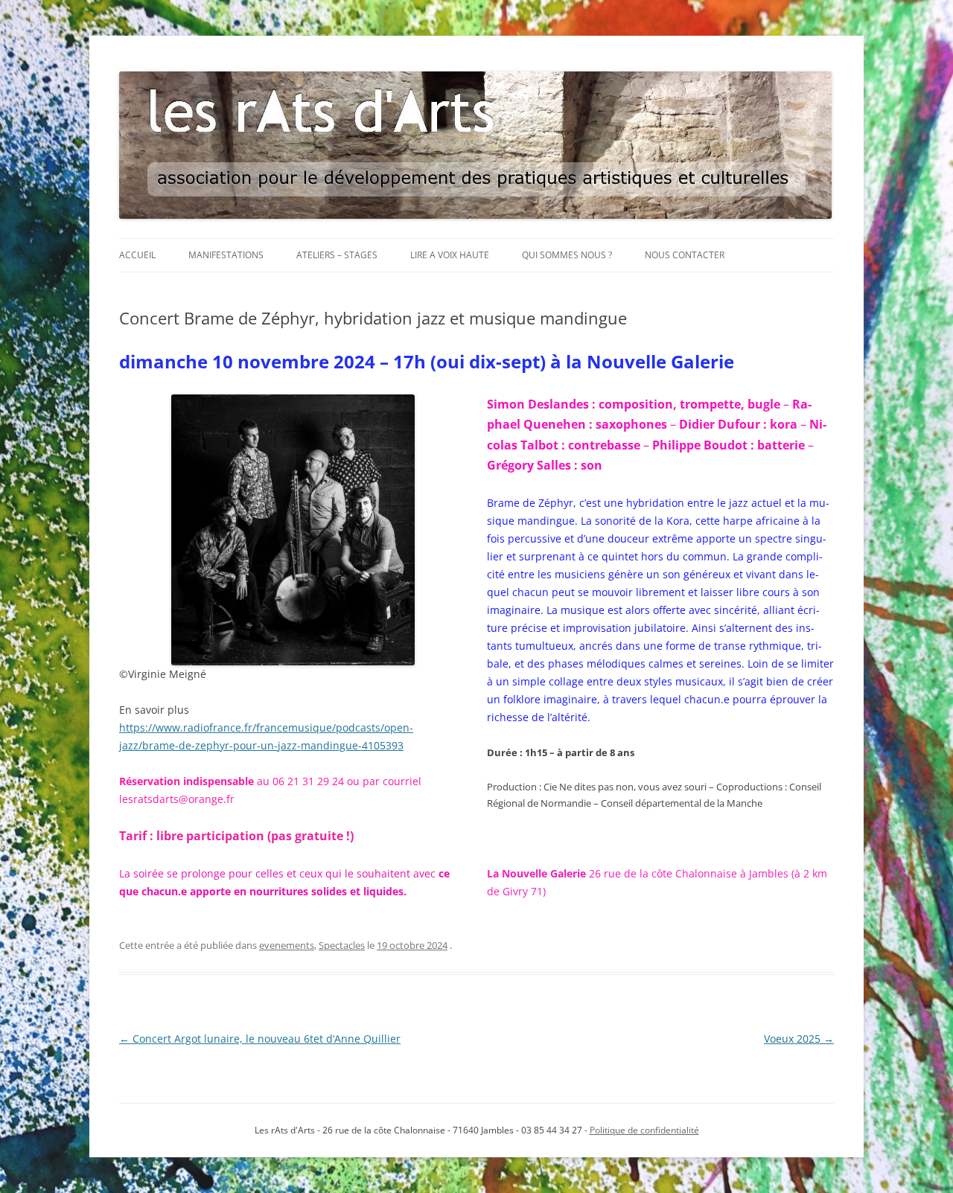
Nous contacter (684, 255)
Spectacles (342, 945)
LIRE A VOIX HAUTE (449, 255)
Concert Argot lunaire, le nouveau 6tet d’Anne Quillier (260, 1039)
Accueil (137, 255)
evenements (286, 945)
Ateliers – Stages (336, 255)
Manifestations (226, 255)
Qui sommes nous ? (567, 255)
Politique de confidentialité (644, 1130)
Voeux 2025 (799, 1039)
